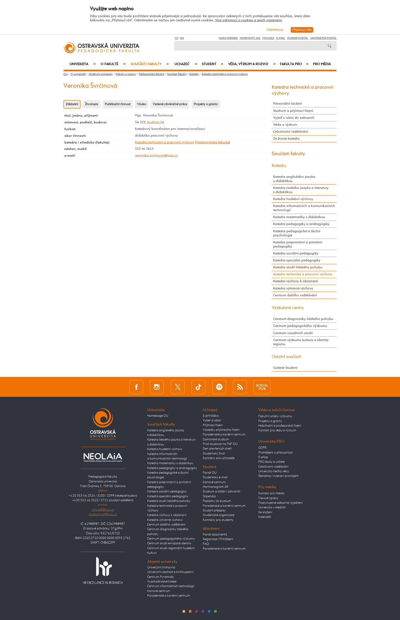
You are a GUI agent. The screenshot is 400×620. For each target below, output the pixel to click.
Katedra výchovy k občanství (295, 281)
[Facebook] (136, 387)
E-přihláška (211, 415)
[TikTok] (198, 387)
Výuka (141, 104)
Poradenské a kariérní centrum (168, 595)
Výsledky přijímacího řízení (221, 430)
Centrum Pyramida (160, 577)
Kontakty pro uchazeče (218, 458)
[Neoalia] (102, 457)
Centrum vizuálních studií (293, 333)
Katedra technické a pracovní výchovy (225, 74)
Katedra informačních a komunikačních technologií (304, 208)
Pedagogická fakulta (151, 74)
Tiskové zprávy (268, 498)
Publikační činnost (118, 104)
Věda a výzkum (285, 124)
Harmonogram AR (215, 486)
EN (182, 38)
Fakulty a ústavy (126, 74)
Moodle (268, 38)
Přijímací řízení (213, 425)
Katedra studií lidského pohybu (297, 267)
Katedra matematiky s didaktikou (299, 217)
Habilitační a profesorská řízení (279, 425)
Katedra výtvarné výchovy (293, 288)
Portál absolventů (215, 534)
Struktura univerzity (101, 74)
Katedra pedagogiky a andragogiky (301, 224)
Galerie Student (285, 367)
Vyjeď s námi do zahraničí (293, 117)
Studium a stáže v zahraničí (221, 491)
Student (212, 64)
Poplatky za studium (217, 501)
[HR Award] (102, 570)
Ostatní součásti (286, 357)
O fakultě (113, 64)
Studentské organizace (218, 515)
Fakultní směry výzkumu (275, 416)
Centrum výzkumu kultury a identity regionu (301, 342)
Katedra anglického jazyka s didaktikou (294, 179)
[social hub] (262, 387)
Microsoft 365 (250, 38)
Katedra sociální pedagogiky (296, 253)
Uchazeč (186, 64)
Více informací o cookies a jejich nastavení (248, 20)
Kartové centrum (158, 591)
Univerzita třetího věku (273, 471)
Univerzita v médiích (272, 507)
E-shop (263, 457)
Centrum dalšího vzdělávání (295, 295)
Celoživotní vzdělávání (290, 131)
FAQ (206, 543)
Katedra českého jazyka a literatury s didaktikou (300, 190)
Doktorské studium (216, 439)
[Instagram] (157, 387)
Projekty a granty (206, 104)
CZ (176, 38)
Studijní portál (297, 38)
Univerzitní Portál (323, 38)
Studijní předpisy (214, 510)
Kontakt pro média (271, 493)
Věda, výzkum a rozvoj (251, 64)
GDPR (262, 447)
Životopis (91, 104)
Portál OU (209, 472)
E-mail (280, 38)
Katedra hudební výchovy (293, 199)
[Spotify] (219, 387)
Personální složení (287, 103)
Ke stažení (265, 512)
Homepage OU (157, 415)
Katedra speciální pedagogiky (296, 260)
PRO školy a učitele (271, 461)
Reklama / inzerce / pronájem (278, 476)
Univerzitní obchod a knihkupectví (170, 572)
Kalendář (264, 517)
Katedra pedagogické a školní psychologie (296, 233)
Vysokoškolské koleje (161, 581)
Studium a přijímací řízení (293, 111)
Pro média (322, 64)
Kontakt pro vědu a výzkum (277, 430)
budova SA (155, 122)
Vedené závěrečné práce (170, 104)
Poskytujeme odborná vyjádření (280, 502)
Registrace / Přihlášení (218, 539)
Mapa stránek (228, 38)
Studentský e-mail (215, 477)
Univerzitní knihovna (161, 567)
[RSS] (240, 387)
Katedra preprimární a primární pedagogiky (297, 244)
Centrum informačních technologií (170, 586)
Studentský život (214, 453)
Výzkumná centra (288, 308)
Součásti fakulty (150, 64)
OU (65, 74)
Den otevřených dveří (217, 448)
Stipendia (209, 496)
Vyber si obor (212, 420)
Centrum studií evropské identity (169, 543)
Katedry (194, 74)
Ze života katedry (286, 138)
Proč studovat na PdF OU (220, 444)
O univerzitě (78, 74)
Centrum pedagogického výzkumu (300, 326)
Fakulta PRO (294, 64)
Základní (72, 104)
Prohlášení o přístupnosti (275, 452)
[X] (178, 387)
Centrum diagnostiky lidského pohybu (303, 319)
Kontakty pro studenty (218, 520)
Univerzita (82, 64)
